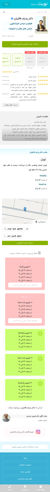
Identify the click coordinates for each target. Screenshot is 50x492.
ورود (6, 4)
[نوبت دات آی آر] (39, 4)
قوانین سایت (25, 471)
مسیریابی (25, 489)
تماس (9, 489)
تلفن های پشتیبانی (25, 478)
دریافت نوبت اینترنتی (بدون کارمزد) (25, 44)
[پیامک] (27, 229)
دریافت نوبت (40, 489)
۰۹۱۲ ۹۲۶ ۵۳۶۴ (15, 229)
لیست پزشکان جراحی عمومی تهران (25, 446)
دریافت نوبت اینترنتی (25, 242)
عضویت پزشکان (25, 464)
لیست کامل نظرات (11, 105)
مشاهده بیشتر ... (25, 137)
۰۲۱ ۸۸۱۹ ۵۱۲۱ (14, 236)
